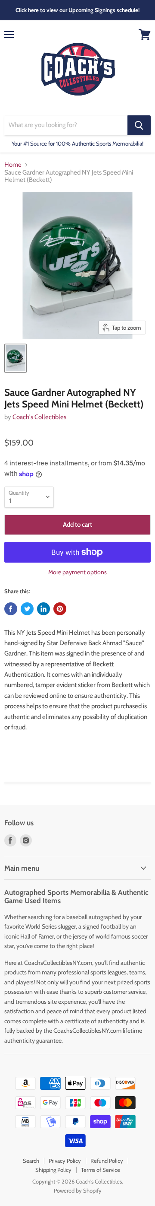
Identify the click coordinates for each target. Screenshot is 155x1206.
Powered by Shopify (78, 1190)
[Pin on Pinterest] (59, 608)
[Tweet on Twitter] (27, 608)
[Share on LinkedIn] (43, 608)
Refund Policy (106, 1160)
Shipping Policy (53, 1169)
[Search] (139, 125)
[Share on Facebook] (10, 608)
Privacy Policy (65, 1160)
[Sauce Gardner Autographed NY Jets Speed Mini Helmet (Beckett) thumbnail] (15, 358)
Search (31, 1160)
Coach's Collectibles (39, 417)
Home (13, 165)
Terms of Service (100, 1169)
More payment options (77, 572)
